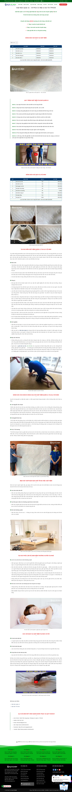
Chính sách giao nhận (40, 774)
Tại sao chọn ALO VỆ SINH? (26, 769)
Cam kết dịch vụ (23, 774)
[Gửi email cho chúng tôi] (57, 770)
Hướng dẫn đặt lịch (40, 773)
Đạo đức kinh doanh (24, 771)
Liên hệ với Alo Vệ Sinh (25, 778)
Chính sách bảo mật (40, 778)
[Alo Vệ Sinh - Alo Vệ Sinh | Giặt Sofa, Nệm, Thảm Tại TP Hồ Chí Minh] (10, 4)
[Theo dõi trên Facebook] (53, 770)
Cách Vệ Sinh (50, 4)
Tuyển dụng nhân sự (24, 780)
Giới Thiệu (62, 1)
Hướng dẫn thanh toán (41, 776)
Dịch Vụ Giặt (26, 4)
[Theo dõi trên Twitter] (55, 770)
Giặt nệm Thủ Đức (15, 706)
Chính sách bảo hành (24, 776)
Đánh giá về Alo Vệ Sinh (41, 769)
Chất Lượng (39, 4)
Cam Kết (45, 4)
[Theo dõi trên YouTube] (60, 770)
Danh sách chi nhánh (40, 783)
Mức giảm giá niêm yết (41, 771)
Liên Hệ (66, 1)
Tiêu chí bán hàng (24, 773)
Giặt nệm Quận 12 (15, 704)
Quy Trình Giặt (33, 4)
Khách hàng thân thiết (40, 780)
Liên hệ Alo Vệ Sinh (5, 787)
